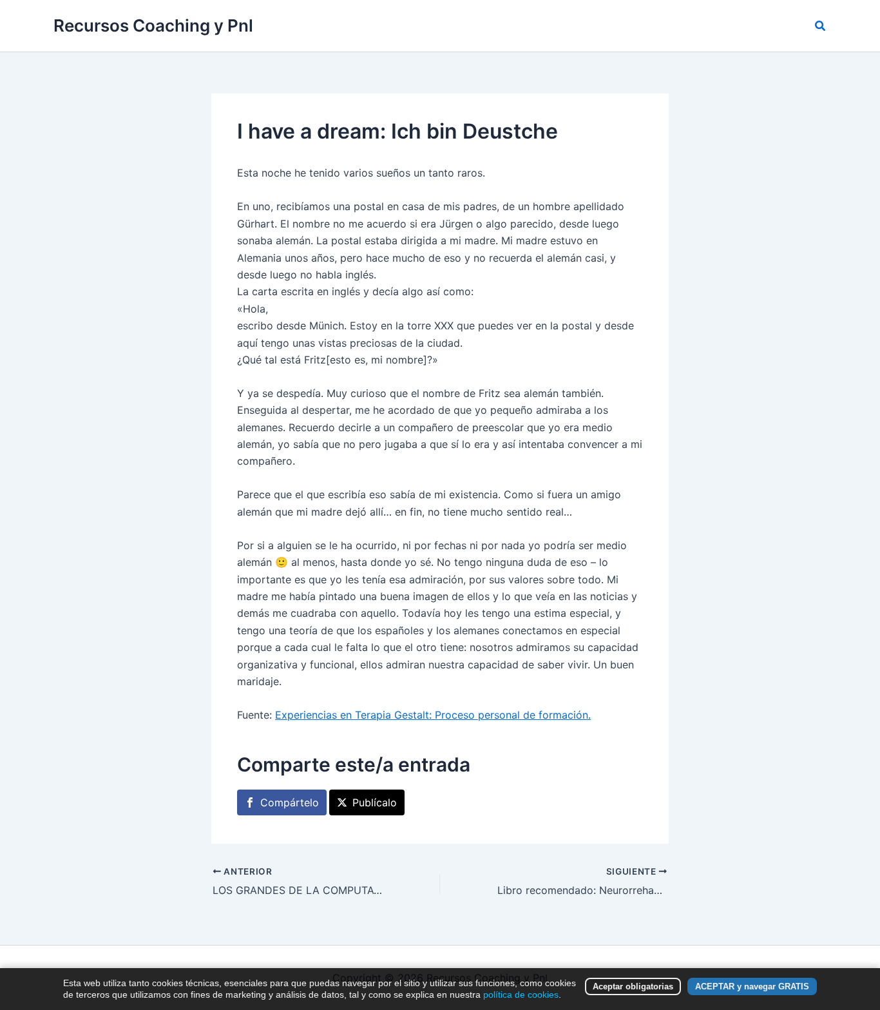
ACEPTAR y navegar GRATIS (752, 986)
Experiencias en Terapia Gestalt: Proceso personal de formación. (433, 714)
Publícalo (374, 802)
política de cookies (521, 994)
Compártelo (289, 802)
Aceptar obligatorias (633, 986)
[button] (821, 26)
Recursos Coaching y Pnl (153, 25)
